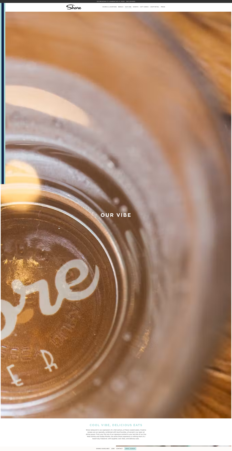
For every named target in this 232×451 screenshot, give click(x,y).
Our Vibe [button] (128, 7)
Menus (121, 7)
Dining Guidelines (102, 448)
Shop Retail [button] (154, 7)
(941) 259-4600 (130, 1)
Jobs (113, 448)
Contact (119, 448)
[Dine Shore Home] (74, 6)
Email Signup (130, 448)
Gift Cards (144, 7)
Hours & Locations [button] (109, 7)
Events (136, 7)
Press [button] (163, 7)
